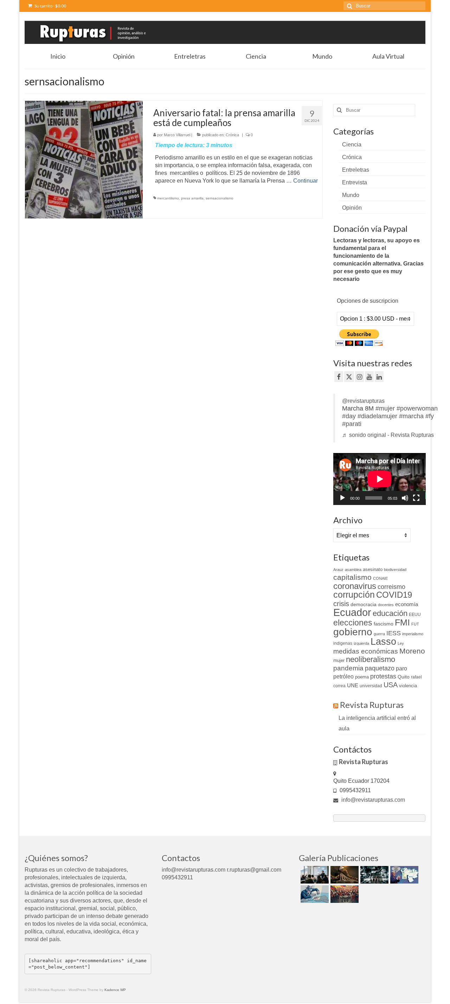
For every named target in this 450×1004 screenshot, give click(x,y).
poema (362, 677)
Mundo (350, 195)
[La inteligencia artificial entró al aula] (314, 875)
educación (390, 613)
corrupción (354, 594)
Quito (404, 677)
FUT (415, 624)
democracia (364, 604)
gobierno (352, 631)
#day (349, 416)
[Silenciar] (405, 497)
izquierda (361, 643)
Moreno (412, 651)
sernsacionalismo (219, 198)
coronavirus (354, 586)
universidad (371, 685)
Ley (401, 643)
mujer (339, 660)
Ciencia (351, 144)
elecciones (352, 622)
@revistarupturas (363, 401)
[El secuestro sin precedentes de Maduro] (403, 875)
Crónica (232, 135)
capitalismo (352, 577)
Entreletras (355, 170)
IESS (393, 633)
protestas (383, 676)
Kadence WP (115, 990)
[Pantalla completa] (416, 497)
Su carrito (50, 5)
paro (401, 668)
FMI (402, 622)
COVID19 (394, 594)
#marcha (411, 416)
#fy (429, 416)
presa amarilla (192, 198)
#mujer (385, 408)
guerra (379, 634)
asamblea (353, 569)
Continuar (305, 181)
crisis (341, 604)
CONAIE (380, 578)
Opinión (352, 208)
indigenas (342, 643)
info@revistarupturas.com (372, 800)
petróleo (343, 677)
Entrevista (354, 182)
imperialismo (412, 634)
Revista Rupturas (372, 705)
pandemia (348, 668)
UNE (352, 685)
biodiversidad (395, 569)
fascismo (383, 623)
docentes (386, 605)
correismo (391, 586)
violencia (408, 685)
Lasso (383, 641)
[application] (379, 479)
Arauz (338, 569)
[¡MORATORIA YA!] (344, 875)
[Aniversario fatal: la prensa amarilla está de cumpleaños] (84, 159)
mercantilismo (168, 198)
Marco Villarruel (177, 135)
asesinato (372, 569)
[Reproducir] (342, 497)
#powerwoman (417, 408)
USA (391, 685)
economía (406, 604)
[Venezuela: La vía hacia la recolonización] (314, 894)
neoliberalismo (370, 659)
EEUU (415, 614)
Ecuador (352, 612)
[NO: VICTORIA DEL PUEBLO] (344, 894)
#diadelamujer (377, 416)
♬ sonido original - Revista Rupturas (388, 435)
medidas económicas (365, 651)
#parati (351, 423)
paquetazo (379, 668)
